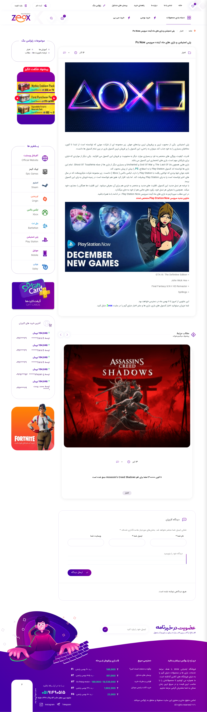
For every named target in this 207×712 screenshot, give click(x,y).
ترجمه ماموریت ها (40, 52)
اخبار (181, 31)
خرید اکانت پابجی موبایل (141, 687)
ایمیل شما (137, 536)
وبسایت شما (95, 536)
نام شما (180, 536)
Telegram (66, 704)
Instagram (49, 704)
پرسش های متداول (119, 5)
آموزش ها (43, 49)
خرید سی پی (119, 18)
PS (136, 169)
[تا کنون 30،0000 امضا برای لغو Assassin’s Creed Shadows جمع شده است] (127, 396)
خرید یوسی (145, 18)
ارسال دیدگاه (77, 572)
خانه (180, 5)
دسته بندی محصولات (175, 18)
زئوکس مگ (97, 5)
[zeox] (21, 18)
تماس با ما (168, 5)
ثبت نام (39, 5)
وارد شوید (19, 5)
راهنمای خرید (139, 5)
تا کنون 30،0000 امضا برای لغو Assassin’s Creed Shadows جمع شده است (127, 477)
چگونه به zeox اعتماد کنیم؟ (140, 669)
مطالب (27, 52)
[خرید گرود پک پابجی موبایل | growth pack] (36, 98)
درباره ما (154, 5)
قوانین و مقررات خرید (142, 681)
